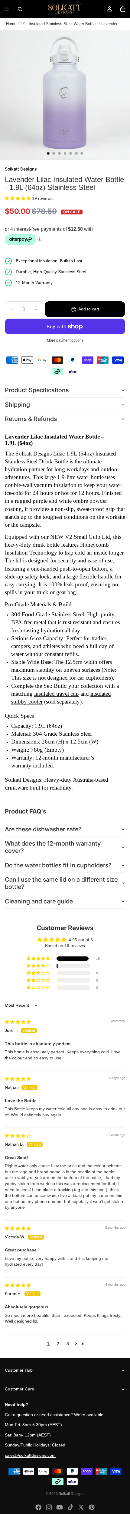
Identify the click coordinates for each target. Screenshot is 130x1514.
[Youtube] (59, 1507)
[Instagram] (49, 1507)
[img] (18, 1021)
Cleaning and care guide (39, 901)
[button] (18, 198)
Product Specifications (37, 390)
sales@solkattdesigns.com (30, 1455)
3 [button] (68, 1343)
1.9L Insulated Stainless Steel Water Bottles (59, 24)
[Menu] (7, 9)
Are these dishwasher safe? (43, 829)
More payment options (65, 340)
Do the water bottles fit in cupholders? (58, 865)
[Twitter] (81, 1507)
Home (11, 24)
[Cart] (122, 9)
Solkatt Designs (71, 1494)
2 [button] (58, 1343)
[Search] (20, 9)
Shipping (17, 404)
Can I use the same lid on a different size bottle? (61, 883)
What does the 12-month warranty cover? (53, 847)
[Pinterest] (91, 1507)
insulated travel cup (56, 694)
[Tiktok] (70, 1507)
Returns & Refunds (31, 418)
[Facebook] (38, 1507)
